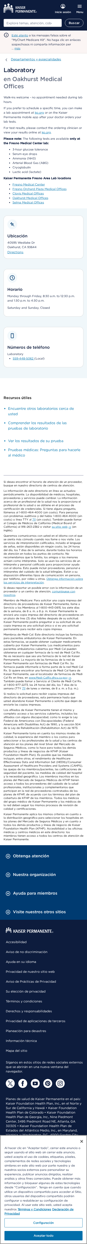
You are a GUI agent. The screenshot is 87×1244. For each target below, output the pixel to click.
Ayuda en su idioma (21, 962)
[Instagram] (60, 1083)
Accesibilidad (16, 942)
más (17, 48)
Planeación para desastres (26, 1031)
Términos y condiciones (24, 1001)
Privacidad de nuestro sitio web (30, 971)
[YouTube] (35, 1083)
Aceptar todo (43, 1235)
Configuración (43, 1222)
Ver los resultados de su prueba (35, 441)
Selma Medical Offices (28, 202)
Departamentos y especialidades (36, 59)
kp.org (39, 112)
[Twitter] (10, 1083)
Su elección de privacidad (26, 991)
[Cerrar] (82, 1141)
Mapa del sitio (16, 1050)
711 (34, 519)
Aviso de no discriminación (27, 952)
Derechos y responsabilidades (29, 1011)
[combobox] (33, 23)
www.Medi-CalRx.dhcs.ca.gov (48, 677)
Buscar (74, 23)
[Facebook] (22, 1083)
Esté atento (20, 35)
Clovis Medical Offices (28, 193)
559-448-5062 (23, 358)
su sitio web (60, 526)
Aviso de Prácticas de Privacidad (31, 981)
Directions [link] (15, 252)
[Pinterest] (47, 1083)
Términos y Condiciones (34, 1209)
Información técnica (21, 1041)
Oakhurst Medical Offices (30, 198)
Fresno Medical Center (28, 184)
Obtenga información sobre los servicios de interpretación (43, 580)
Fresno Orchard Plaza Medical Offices (39, 189)
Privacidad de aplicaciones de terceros (35, 1021)
